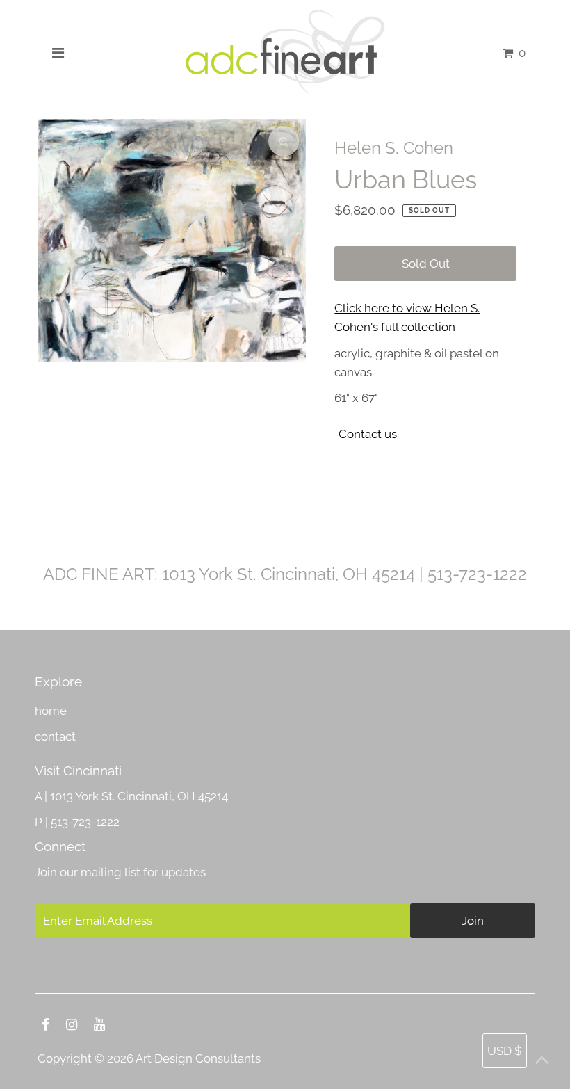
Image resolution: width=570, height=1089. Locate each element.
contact (55, 736)
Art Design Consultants (198, 1058)
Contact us (368, 434)
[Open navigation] (58, 52)
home (51, 711)
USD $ (504, 1051)
